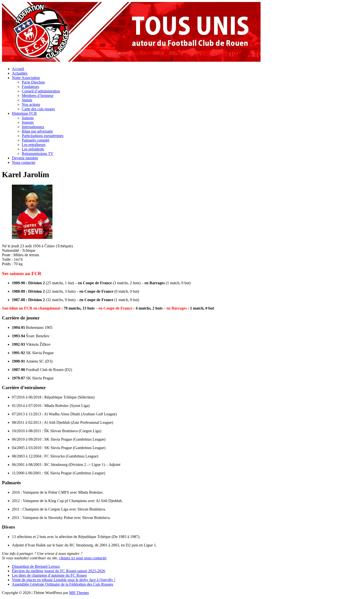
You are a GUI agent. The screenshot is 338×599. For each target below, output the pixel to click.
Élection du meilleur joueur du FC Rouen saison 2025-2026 (58, 571)
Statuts (27, 100)
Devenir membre (25, 158)
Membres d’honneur (37, 95)
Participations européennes (42, 136)
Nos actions (31, 104)
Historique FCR (24, 113)
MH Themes (79, 593)
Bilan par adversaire (37, 131)
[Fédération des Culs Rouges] (131, 60)
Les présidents (33, 149)
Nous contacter (23, 162)
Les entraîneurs (34, 145)
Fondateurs (30, 87)
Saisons (28, 118)
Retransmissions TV (37, 153)
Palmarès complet (35, 140)
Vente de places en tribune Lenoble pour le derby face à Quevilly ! (63, 580)
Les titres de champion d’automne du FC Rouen (49, 575)
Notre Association (26, 78)
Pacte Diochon (33, 82)
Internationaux (33, 127)
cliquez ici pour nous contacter (83, 558)
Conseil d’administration (41, 91)
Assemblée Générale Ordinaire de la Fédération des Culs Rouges (62, 584)
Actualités (19, 73)
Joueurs (28, 122)
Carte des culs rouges (38, 109)
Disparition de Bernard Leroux (36, 566)
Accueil (18, 69)
